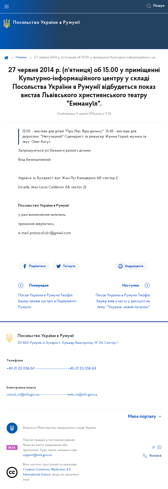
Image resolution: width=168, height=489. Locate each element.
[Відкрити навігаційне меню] (6, 6)
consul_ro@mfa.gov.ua (23, 394)
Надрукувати (134, 266)
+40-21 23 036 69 (82, 369)
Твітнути (69, 266)
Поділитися (37, 266)
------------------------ (51, 369)
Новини (21, 57)
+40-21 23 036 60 (21, 369)
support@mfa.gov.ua (37, 455)
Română (155, 456)
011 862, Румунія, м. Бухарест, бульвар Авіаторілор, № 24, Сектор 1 (68, 343)
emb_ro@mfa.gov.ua (82, 394)
